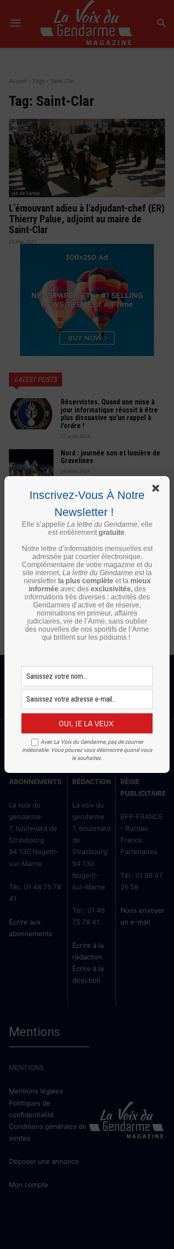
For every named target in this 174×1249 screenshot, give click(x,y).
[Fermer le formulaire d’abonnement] (157, 490)
